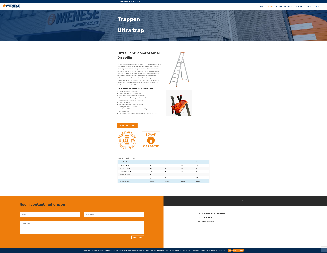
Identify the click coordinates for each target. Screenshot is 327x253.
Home (261, 6)
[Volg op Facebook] (248, 200)
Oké (230, 250)
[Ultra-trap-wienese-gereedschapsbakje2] (179, 115)
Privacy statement (238, 250)
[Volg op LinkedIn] (242, 200)
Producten (269, 6)
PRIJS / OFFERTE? (127, 125)
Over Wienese (288, 6)
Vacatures (279, 6)
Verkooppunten (300, 6)
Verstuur (137, 237)
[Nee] (325, 250)
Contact (309, 6)
